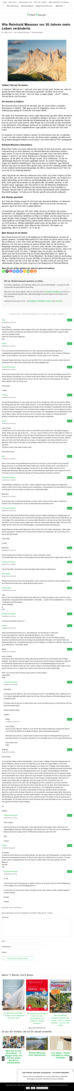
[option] (13, 999)
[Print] (31, 271)
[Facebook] (14, 271)
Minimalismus (13, 6)
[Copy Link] (24, 271)
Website (4, 952)
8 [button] (40, 1028)
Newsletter (33, 301)
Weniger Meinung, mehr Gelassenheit (37, 1053)
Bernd (4, 421)
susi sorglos (6, 588)
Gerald (4, 625)
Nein (33, 1088)
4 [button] (34, 1028)
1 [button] (29, 1028)
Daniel (4, 343)
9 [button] (41, 1028)
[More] (35, 271)
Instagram (59, 301)
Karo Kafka (6, 574)
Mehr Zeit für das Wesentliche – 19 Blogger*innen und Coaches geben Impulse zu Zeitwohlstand (13, 1056)
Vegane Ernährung (44, 6)
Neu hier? (13, 2)
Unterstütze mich (25, 2)
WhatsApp (40, 301)
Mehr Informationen (42, 1088)
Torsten (4, 395)
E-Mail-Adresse (6, 947)
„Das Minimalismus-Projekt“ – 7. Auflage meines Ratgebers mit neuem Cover (13, 1015)
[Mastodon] (21, 271)
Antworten (70, 320)
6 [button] (37, 1028)
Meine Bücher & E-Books (59, 2)
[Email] (28, 271)
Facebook (48, 301)
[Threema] (7, 271)
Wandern (59, 6)
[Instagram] (10, 271)
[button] (3, 1003)
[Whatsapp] (3, 271)
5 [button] (35, 1028)
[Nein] (72, 1087)
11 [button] (44, 1028)
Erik (3, 456)
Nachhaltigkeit (27, 6)
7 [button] (38, 1028)
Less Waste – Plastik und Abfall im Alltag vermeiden (60, 1055)
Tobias (4, 845)
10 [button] (43, 1028)
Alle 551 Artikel (40, 2)
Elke (3, 320)
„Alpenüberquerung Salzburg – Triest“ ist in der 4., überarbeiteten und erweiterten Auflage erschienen (37, 1018)
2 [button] (30, 1028)
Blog (5, 2)
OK (28, 1088)
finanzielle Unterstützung (52, 292)
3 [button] (32, 1028)
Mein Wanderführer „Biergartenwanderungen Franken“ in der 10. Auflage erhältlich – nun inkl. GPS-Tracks (60, 1020)
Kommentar (5, 917)
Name (4, 941)
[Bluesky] (17, 271)
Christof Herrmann (9, 367)
